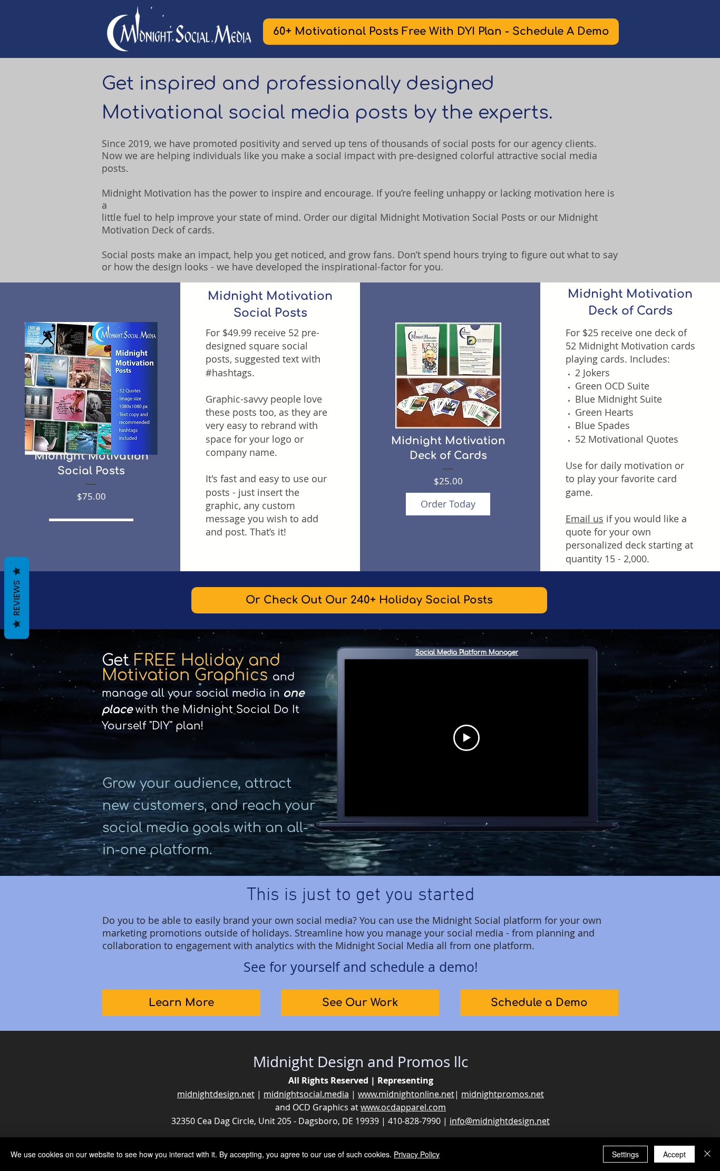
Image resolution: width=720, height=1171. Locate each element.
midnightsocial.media (306, 1094)
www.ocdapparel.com (403, 1107)
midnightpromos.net (502, 1094)
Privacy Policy (417, 1154)
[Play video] (466, 738)
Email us (585, 518)
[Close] (707, 1154)
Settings (625, 1154)
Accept (674, 1154)
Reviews (17, 598)
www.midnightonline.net (406, 1094)
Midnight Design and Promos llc (360, 1061)
